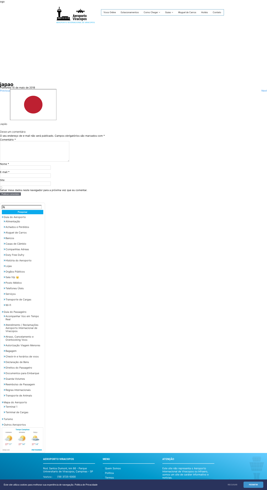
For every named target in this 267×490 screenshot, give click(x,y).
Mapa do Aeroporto (15, 402)
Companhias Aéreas (17, 249)
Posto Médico (14, 282)
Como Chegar (151, 12)
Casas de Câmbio (16, 243)
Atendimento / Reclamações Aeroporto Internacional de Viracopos (22, 328)
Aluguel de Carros (187, 12)
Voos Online (110, 12)
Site (2, 180)
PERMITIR (253, 485)
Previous (5, 90)
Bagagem (11, 350)
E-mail (4, 172)
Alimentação (13, 221)
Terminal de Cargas (17, 412)
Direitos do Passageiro (19, 367)
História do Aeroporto (19, 260)
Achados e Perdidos (17, 227)
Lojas (9, 266)
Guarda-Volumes (15, 378)
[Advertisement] (133, 53)
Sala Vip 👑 (12, 277)
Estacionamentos (130, 12)
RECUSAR (232, 485)
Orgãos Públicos (15, 271)
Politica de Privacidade (86, 484)
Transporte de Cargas (18, 299)
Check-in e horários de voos (22, 356)
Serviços (11, 293)
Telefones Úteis (15, 288)
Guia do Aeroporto (15, 217)
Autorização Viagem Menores (23, 345)
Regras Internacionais (18, 389)
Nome (4, 163)
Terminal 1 (11, 406)
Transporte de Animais (19, 395)
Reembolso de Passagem (20, 384)
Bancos (10, 238)
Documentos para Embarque (22, 373)
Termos (109, 477)
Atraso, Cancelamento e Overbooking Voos (20, 338)
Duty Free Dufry (15, 254)
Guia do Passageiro (15, 311)
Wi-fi (8, 305)
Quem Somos (113, 468)
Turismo (8, 419)
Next (264, 90)
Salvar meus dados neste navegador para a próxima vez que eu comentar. (43, 190)
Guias (168, 12)
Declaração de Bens (17, 362)
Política (109, 473)
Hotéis (204, 12)
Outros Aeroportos (15, 424)
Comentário (8, 139)
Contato (217, 12)
